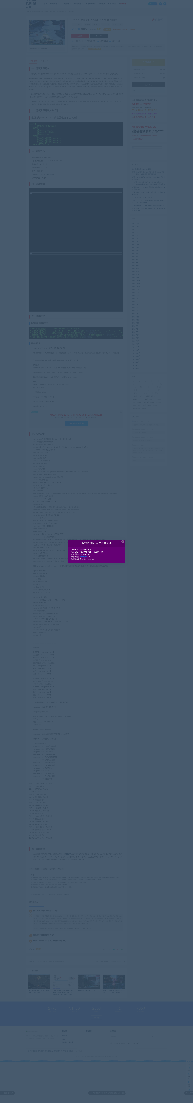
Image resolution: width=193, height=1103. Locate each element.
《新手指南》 (84, 557)
